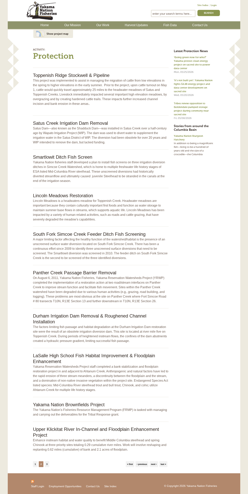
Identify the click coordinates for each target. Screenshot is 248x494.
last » (163, 464)
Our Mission (72, 25)
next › (154, 464)
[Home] (41, 10)
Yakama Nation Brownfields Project (69, 404)
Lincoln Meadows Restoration (63, 195)
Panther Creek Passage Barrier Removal (74, 272)
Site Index (202, 5)
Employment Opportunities (65, 486)
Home (44, 25)
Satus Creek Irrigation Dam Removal (70, 123)
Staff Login (37, 486)
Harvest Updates (136, 25)
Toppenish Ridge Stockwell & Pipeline (71, 75)
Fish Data (170, 25)
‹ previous (142, 464)
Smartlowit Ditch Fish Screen (62, 157)
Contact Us (200, 25)
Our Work (102, 25)
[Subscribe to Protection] (32, 481)
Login (214, 5)
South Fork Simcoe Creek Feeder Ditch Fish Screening (89, 234)
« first (130, 464)
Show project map (57, 33)
